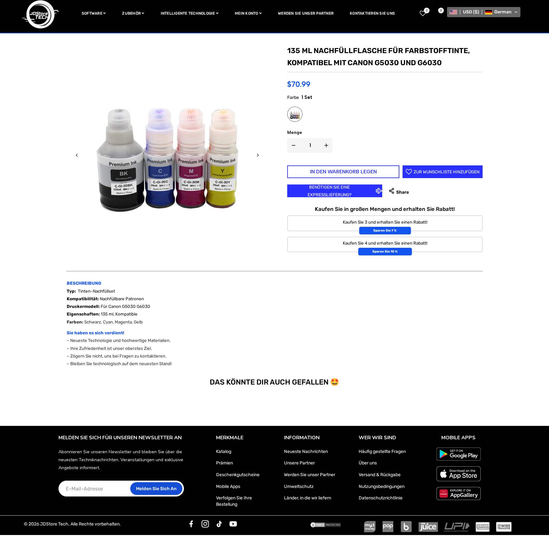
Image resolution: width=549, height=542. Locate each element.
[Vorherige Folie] (77, 155)
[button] (483, 12)
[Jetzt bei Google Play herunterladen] (459, 454)
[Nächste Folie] (257, 155)
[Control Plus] (327, 145)
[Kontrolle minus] (292, 145)
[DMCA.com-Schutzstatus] (326, 524)
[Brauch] (191, 524)
